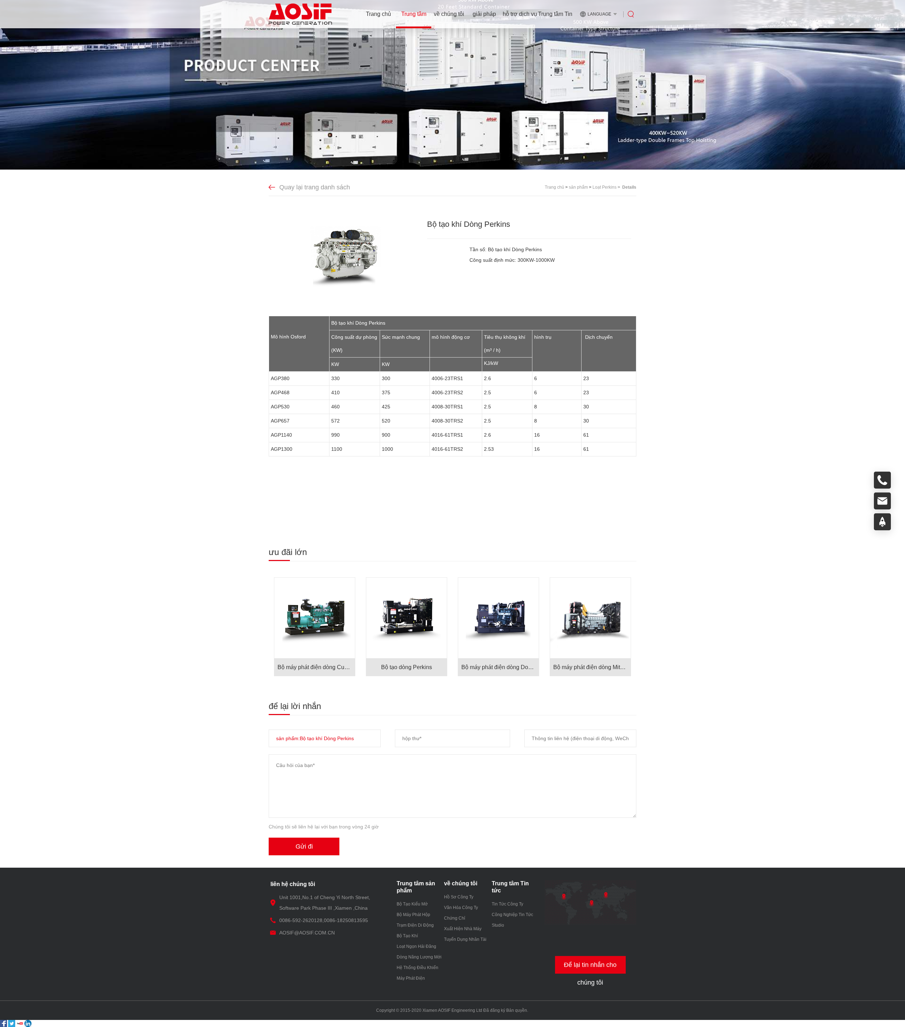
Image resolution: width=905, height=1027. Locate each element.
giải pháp (484, 14)
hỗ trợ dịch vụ (520, 14)
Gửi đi (304, 846)
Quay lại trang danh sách (314, 187)
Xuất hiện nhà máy (462, 928)
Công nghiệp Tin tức (512, 914)
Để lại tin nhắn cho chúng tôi (590, 967)
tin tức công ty (507, 904)
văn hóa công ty (461, 907)
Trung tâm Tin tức (555, 19)
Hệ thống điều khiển (417, 967)
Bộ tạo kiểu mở (412, 904)
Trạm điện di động (415, 925)
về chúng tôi (449, 14)
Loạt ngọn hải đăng (416, 946)
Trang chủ (378, 14)
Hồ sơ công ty (458, 897)
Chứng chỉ (454, 918)
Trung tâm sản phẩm (413, 19)
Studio (498, 925)
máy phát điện (411, 978)
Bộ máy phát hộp (413, 914)
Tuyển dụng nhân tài (465, 939)
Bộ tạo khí (407, 935)
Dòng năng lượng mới (419, 957)
